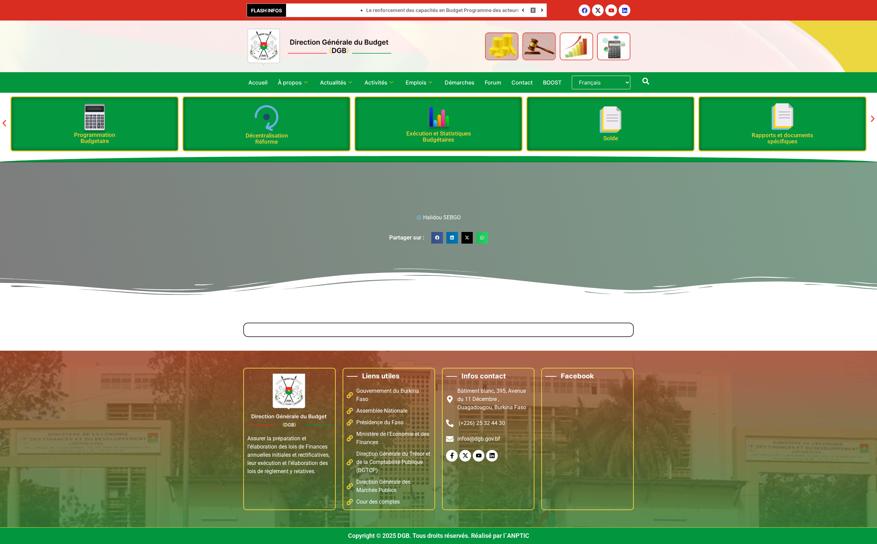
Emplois (416, 82)
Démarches (459, 82)
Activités (376, 82)
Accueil (258, 82)
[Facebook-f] (452, 456)
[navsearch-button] (646, 82)
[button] (4, 123)
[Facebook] (584, 10)
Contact (522, 82)
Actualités (333, 82)
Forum (493, 82)
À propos (290, 82)
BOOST (552, 82)
